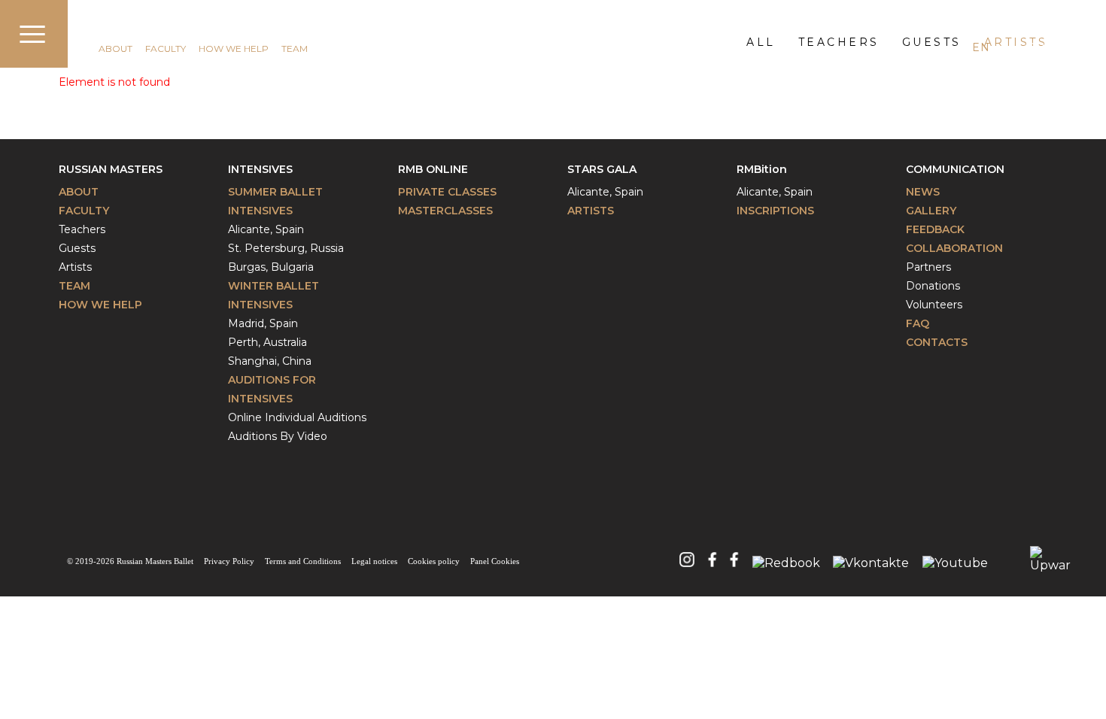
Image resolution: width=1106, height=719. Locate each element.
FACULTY (165, 48)
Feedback (935, 229)
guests (932, 42)
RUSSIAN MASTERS (152, 28)
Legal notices (374, 561)
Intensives (260, 169)
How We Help (100, 304)
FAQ (917, 323)
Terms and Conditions (303, 561)
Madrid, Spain (263, 323)
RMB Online (433, 169)
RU (1035, 47)
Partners (928, 267)
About (79, 192)
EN (980, 47)
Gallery (931, 210)
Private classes (447, 192)
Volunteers (934, 304)
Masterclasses (445, 210)
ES (1008, 47)
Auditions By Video (277, 436)
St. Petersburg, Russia (286, 248)
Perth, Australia (267, 342)
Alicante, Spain (266, 229)
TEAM (294, 48)
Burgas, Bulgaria (271, 267)
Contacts (937, 342)
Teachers (82, 229)
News (923, 192)
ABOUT (115, 48)
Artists (75, 267)
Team (74, 286)
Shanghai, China (269, 361)
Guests (77, 248)
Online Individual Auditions (297, 417)
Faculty (84, 210)
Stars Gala (602, 169)
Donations (933, 286)
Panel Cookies (494, 561)
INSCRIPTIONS (775, 210)
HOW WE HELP (234, 48)
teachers (839, 42)
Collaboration (954, 248)
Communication (955, 169)
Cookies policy (434, 561)
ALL (761, 42)
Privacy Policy (229, 561)
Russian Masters (111, 169)
